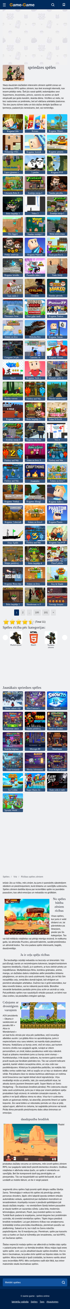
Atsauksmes (52, 1302)
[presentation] (5, 637)
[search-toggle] (53, 4)
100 (37, 612)
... (29, 612)
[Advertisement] (33, 36)
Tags (42, 1302)
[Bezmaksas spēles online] (22, 4)
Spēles (34, 1302)
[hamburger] (4, 4)
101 (46, 612)
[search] (63, 1282)
